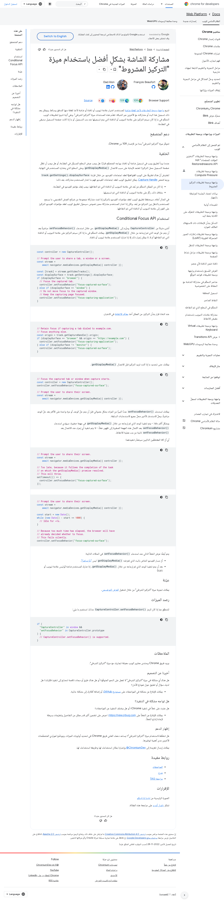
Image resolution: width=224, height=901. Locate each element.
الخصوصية (163, 894)
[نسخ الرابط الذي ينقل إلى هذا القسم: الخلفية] (156, 154)
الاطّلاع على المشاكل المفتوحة (164, 870)
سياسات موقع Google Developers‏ (142, 837)
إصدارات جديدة (189, 21)
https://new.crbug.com (122, 715)
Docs (216, 14)
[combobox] (71, 4)
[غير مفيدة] (39, 49)
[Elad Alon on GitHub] (112, 88)
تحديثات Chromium (107, 864)
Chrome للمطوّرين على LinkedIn (44, 875)
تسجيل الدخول (10, 3)
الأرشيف (113, 875)
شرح (160, 773)
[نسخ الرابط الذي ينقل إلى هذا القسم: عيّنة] (159, 580)
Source (88, 100)
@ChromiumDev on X (47, 864)
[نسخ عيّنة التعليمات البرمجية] (166, 247)
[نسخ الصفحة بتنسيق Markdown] (104, 69)
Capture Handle (147, 179)
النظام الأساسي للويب (211, 21)
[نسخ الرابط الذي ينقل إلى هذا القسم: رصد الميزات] (148, 600)
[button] (204, 147)
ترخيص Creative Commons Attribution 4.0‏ (125, 834)
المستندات (169, 3)
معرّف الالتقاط (121, 314)
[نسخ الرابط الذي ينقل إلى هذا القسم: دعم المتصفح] (146, 134)
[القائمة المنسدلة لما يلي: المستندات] (161, 4)
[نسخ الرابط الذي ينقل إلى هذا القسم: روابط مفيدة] (148, 758)
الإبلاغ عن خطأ (170, 864)
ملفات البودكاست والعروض (106, 880)
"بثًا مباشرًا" (86, 560)
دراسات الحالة (148, 3)
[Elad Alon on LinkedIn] (108, 88)
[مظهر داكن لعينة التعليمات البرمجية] (161, 247)
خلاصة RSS (54, 880)
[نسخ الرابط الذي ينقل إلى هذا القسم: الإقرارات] (153, 789)
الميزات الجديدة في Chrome (112, 3)
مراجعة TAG (156, 778)
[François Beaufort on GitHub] (153, 88)
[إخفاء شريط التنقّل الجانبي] (184, 895)
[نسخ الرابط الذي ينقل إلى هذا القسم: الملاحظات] (151, 654)
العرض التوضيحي (110, 589)
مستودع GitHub (112, 691)
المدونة (134, 3)
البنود (174, 894)
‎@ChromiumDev (136, 747)
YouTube (54, 870)
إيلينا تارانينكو (143, 798)
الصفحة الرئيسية (162, 49)
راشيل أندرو (158, 805)
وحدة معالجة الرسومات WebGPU (162, 21)
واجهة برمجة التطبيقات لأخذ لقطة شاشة (144, 110)
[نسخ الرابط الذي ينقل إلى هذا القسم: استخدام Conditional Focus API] (113, 219)
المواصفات (158, 767)
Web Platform (196, 14)
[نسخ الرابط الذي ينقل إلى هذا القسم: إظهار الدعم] (152, 729)
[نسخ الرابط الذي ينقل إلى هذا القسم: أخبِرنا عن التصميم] (144, 673)
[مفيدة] (44, 49)
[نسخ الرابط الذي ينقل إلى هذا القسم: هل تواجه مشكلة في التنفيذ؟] (131, 701)
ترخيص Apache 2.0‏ (52, 834)
